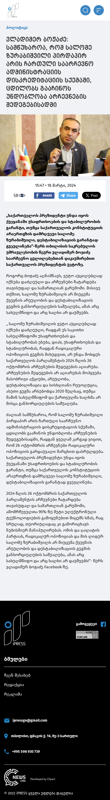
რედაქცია (14, 684)
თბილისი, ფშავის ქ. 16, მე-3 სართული (44, 736)
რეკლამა (13, 694)
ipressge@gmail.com (30, 720)
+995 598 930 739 (26, 751)
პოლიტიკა (17, 27)
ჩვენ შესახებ (17, 675)
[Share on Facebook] (44, 195)
